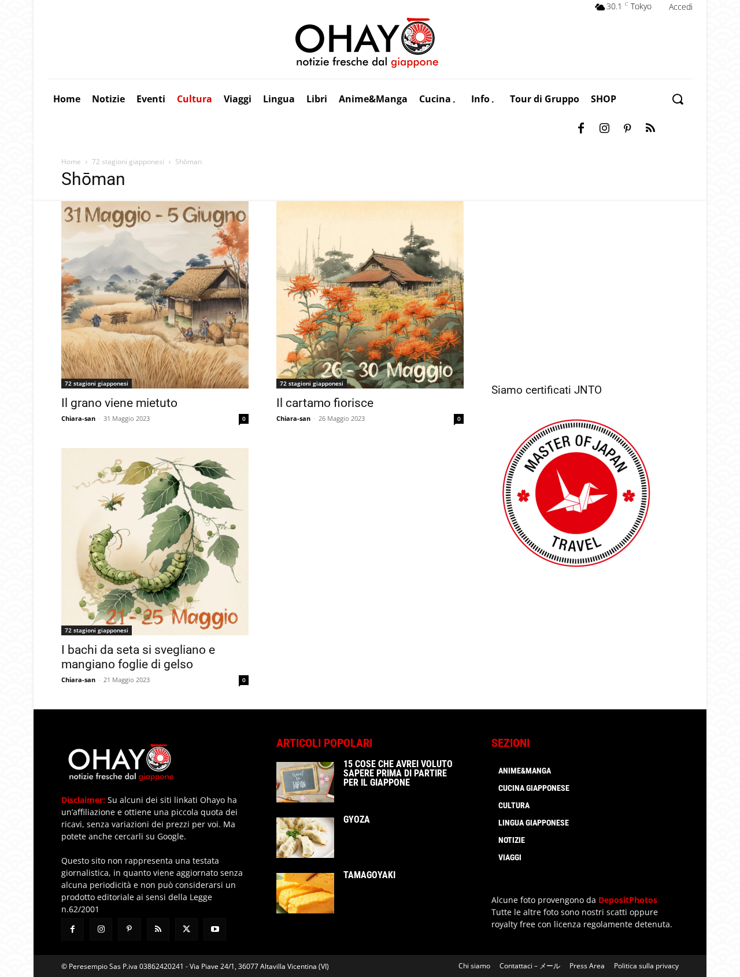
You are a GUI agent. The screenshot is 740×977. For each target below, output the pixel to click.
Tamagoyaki (369, 874)
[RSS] (650, 128)
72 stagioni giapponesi (128, 161)
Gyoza (356, 819)
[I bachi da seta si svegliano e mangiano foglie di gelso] (155, 541)
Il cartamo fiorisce (324, 403)
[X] (186, 929)
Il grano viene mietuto (119, 403)
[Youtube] (215, 929)
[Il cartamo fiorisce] (370, 294)
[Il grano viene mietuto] (155, 294)
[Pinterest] (627, 128)
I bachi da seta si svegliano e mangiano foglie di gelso (138, 657)
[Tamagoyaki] (305, 893)
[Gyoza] (305, 837)
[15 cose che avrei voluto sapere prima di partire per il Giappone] (305, 782)
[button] (677, 99)
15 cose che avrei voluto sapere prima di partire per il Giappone (398, 773)
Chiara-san (78, 418)
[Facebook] (581, 128)
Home (71, 161)
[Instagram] (604, 128)
